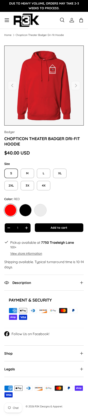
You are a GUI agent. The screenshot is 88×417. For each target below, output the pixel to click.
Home (8, 35)
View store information (26, 253)
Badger (9, 132)
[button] (81, 20)
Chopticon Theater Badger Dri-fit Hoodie (40, 35)
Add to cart (59, 228)
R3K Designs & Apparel (48, 406)
